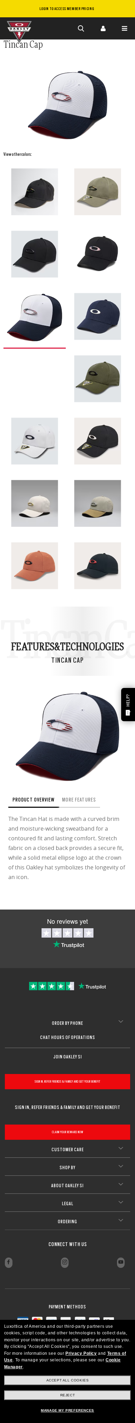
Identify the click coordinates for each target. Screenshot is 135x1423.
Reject (67, 1395)
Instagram (65, 1263)
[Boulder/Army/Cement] (97, 503)
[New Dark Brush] (97, 379)
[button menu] (124, 28)
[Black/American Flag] (97, 254)
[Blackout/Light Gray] (97, 441)
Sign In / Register (103, 28)
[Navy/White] (34, 317)
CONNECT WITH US (67, 1244)
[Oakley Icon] (21, 28)
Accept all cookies (67, 1380)
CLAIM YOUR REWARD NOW (67, 1132)
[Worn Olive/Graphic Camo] (97, 192)
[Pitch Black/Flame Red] (97, 566)
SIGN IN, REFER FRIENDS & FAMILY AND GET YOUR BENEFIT (67, 1081)
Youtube (121, 1263)
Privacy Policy (81, 1353)
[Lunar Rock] (34, 441)
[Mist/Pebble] (34, 503)
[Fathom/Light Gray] (97, 316)
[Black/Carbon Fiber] (34, 254)
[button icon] (81, 28)
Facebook (8, 1263)
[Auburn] (34, 566)
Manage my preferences (67, 1410)
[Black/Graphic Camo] (34, 192)
